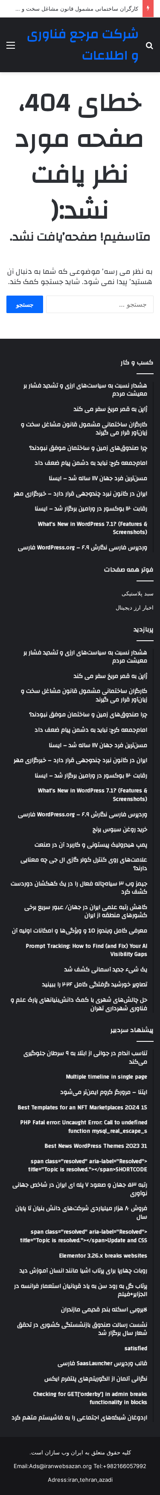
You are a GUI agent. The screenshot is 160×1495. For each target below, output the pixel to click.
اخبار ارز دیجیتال (135, 607)
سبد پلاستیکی (138, 593)
